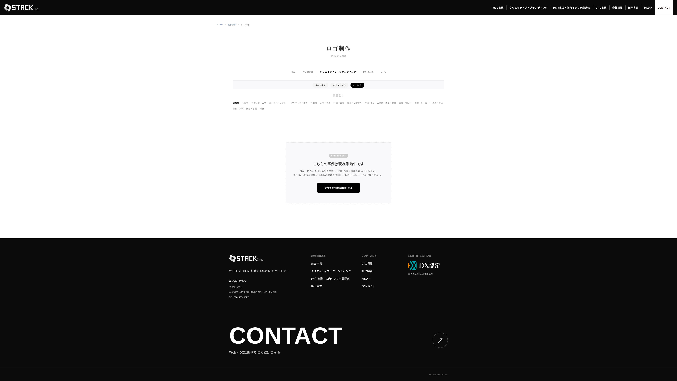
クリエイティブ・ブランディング (338, 71)
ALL (293, 71)
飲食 (262, 108)
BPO (383, 71)
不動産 (314, 102)
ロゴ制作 (357, 85)
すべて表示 (320, 85)
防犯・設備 (251, 108)
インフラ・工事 (259, 102)
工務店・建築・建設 (386, 102)
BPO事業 (316, 286)
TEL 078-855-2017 (239, 297)
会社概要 (367, 263)
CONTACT (368, 286)
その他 (245, 102)
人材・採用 (325, 102)
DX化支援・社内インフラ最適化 (330, 278)
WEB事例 (308, 71)
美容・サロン (405, 102)
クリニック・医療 (299, 102)
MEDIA (366, 278)
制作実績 (232, 24)
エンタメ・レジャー (278, 102)
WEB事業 (316, 263)
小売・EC (369, 102)
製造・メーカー (422, 102)
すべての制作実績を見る (338, 188)
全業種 (236, 102)
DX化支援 (368, 71)
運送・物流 (437, 102)
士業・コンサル (354, 102)
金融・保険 (238, 108)
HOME (220, 24)
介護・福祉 (339, 102)
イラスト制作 (339, 85)
